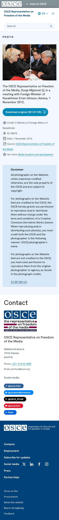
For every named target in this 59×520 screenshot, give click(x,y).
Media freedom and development (35, 154)
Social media (11, 464)
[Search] (51, 26)
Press (7, 470)
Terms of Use (11, 491)
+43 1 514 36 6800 (21, 363)
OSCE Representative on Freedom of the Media (18, 13)
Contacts (9, 444)
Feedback (9, 513)
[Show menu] (53, 13)
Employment (11, 451)
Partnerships (11, 477)
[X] (24, 464)
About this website (13, 502)
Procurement (11, 496)
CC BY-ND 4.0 (19, 282)
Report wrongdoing (14, 507)
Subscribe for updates (17, 457)
